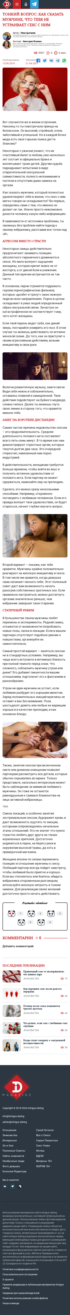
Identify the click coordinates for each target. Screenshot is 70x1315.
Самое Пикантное (47, 1140)
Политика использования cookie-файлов (25, 1298)
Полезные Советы (14, 1150)
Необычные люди (13, 1161)
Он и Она (8, 1145)
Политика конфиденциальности (20, 1269)
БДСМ (39, 1156)
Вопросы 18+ (44, 1161)
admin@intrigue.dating (15, 1122)
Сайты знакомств (13, 1156)
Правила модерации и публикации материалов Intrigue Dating (33, 1286)
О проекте (8, 1279)
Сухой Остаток (45, 1130)
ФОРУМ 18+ (43, 1166)
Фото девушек (11, 1166)
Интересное (10, 1140)
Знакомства (10, 1135)
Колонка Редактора (14, 1171)
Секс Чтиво (43, 1145)
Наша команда (11, 1303)
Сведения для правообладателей (21, 1293)
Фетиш (40, 1150)
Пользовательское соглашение (20, 1274)
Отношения (9, 1130)
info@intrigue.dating (13, 1116)
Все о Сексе (43, 1135)
